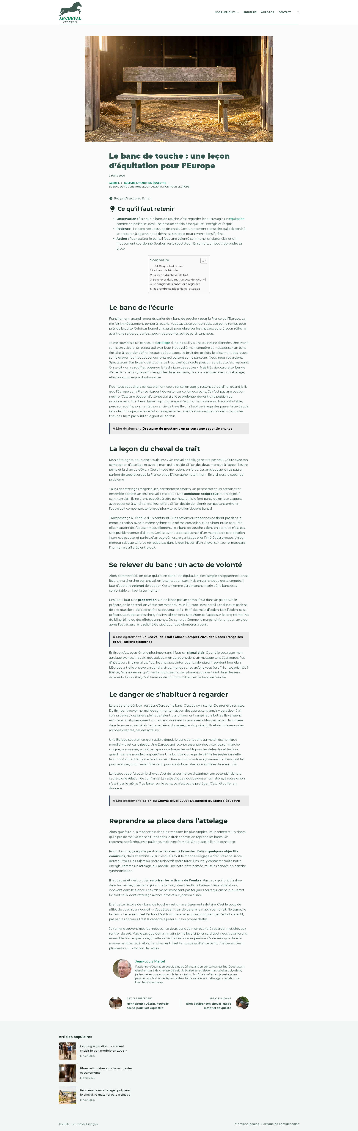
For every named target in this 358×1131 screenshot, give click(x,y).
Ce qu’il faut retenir (171, 265)
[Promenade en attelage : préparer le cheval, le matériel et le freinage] (67, 1095)
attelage (163, 343)
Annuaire (250, 12)
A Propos (267, 12)
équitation (236, 219)
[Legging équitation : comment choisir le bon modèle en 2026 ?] (67, 1051)
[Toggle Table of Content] (202, 261)
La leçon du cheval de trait (170, 275)
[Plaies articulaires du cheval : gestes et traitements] (67, 1073)
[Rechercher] (298, 12)
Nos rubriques (225, 12)
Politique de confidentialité (280, 1124)
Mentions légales (247, 1124)
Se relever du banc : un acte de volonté (179, 279)
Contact (285, 12)
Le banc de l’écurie (165, 270)
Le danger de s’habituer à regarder (176, 284)
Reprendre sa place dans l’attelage (176, 288)
